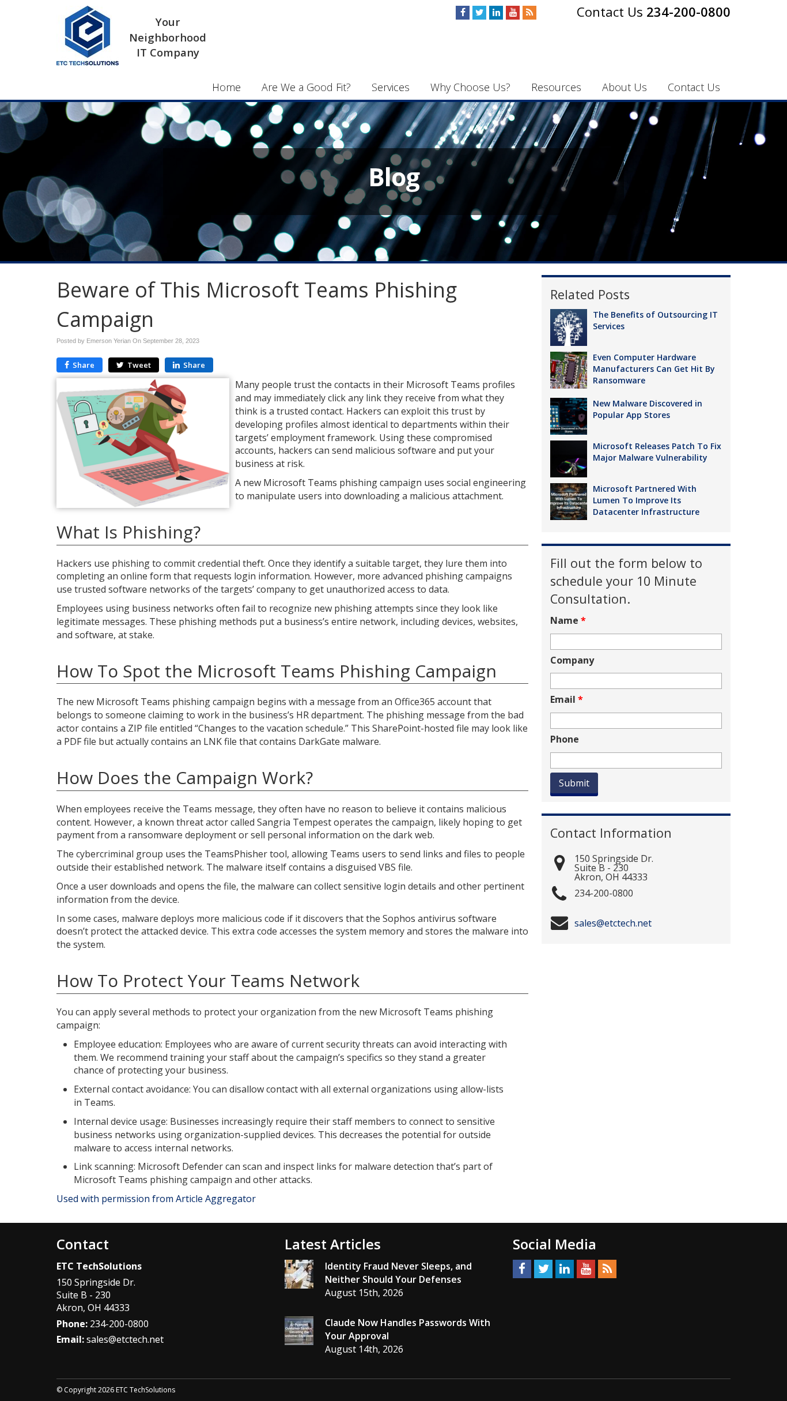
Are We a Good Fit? (306, 87)
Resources (556, 87)
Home (226, 87)
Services (391, 87)
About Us (624, 87)
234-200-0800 (688, 11)
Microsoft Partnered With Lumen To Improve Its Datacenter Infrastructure (646, 500)
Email (566, 700)
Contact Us (694, 87)
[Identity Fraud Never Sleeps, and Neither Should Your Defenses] (299, 1274)
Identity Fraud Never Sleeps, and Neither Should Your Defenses (398, 1273)
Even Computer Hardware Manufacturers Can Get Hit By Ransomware (654, 369)
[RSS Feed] (529, 12)
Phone (564, 739)
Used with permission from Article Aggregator (156, 1198)
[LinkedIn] (496, 12)
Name (568, 621)
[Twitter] (479, 12)
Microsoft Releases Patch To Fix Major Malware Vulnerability (657, 451)
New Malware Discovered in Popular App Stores (647, 409)
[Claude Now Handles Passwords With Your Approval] (299, 1330)
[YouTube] (513, 12)
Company (572, 660)
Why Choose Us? (470, 87)
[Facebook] (463, 12)
